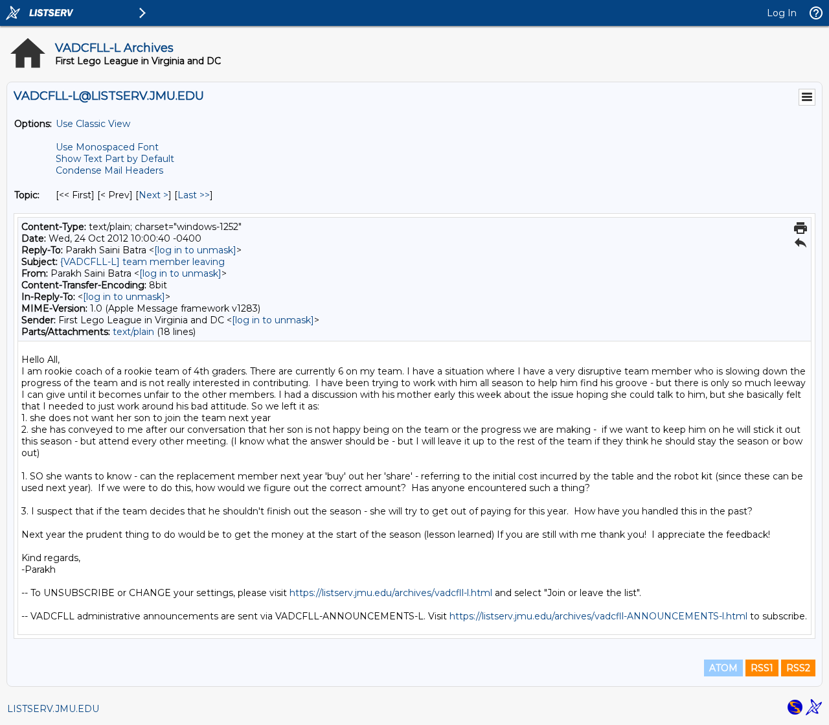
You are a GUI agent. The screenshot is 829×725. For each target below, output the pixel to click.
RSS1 (762, 668)
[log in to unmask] (195, 250)
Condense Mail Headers (109, 170)
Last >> (193, 195)
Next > (153, 195)
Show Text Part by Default (115, 159)
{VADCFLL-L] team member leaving (142, 262)
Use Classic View (93, 124)
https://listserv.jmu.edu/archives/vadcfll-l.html (391, 593)
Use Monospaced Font (107, 147)
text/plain (133, 332)
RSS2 (798, 668)
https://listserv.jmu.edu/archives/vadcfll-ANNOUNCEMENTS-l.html (598, 616)
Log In (782, 13)
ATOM (723, 668)
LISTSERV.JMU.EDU (53, 709)
